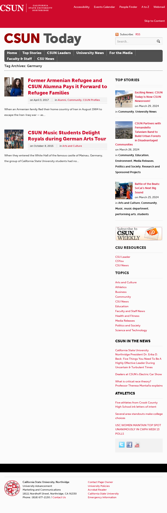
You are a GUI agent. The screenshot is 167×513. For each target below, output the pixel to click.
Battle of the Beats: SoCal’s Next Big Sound (147, 188)
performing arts (125, 214)
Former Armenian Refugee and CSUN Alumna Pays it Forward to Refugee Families (67, 86)
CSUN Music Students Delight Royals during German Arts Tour (67, 136)
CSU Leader (122, 256)
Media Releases (144, 160)
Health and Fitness (127, 315)
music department (136, 208)
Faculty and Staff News (130, 311)
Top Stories (32, 53)
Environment (123, 160)
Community (74, 99)
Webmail (159, 6)
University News (90, 53)
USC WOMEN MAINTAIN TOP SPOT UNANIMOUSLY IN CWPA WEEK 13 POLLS (138, 429)
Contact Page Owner (100, 482)
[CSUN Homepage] (26, 1)
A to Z (145, 6)
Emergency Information (102, 497)
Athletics (121, 287)
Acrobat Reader (97, 489)
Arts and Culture (72, 145)
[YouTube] (137, 445)
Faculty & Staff (19, 59)
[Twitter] (122, 445)
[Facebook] (129, 445)
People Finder (128, 6)
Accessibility (82, 6)
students (143, 214)
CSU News (45, 59)
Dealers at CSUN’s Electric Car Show (138, 374)
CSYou (119, 261)
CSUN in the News (132, 341)
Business (121, 292)
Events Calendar (104, 6)
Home (12, 53)
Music (119, 208)
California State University (103, 493)
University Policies (99, 486)
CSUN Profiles (91, 99)
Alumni (62, 99)
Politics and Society (128, 166)
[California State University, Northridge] (42, 39)
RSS (137, 34)
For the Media (121, 53)
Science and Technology (131, 330)
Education (142, 155)
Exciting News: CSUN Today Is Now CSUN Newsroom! (149, 97)
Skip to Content (154, 20)
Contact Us (59, 497)
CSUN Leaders (59, 53)
